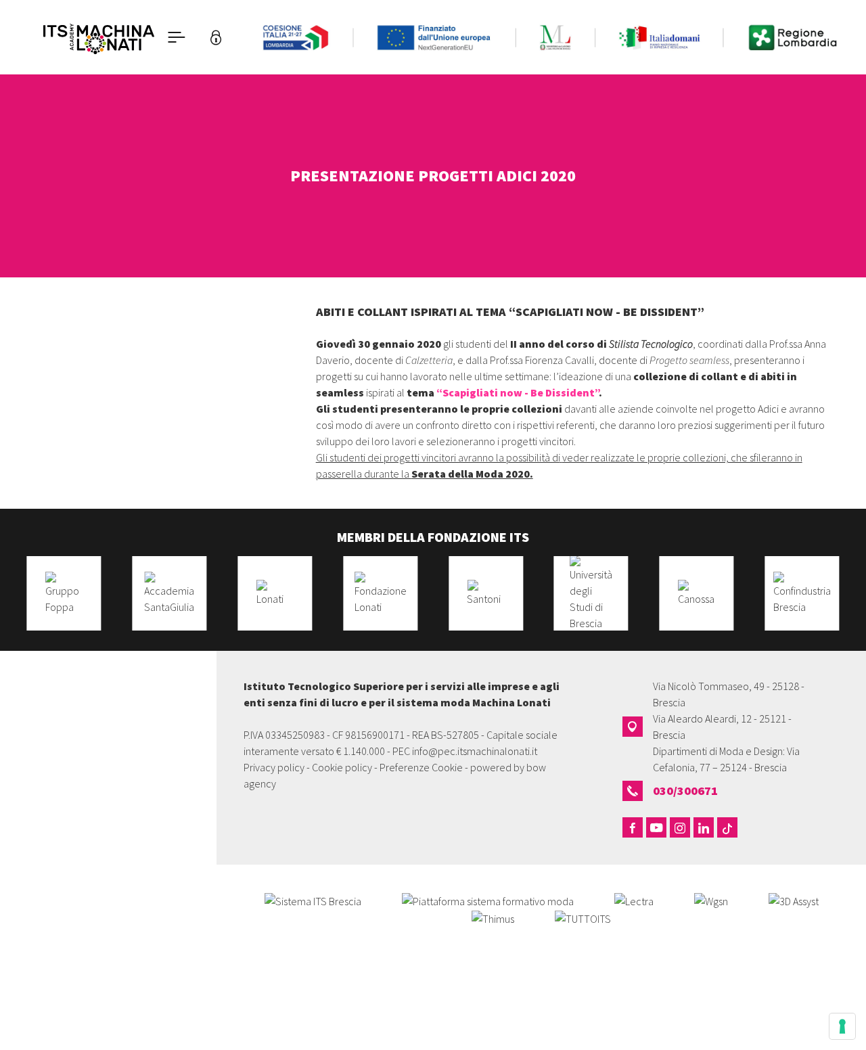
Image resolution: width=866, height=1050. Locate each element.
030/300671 (685, 790)
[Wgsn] (711, 900)
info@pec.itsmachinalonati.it (474, 751)
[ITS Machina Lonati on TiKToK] (727, 827)
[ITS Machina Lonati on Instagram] (680, 827)
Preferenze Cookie (421, 767)
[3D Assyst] (793, 900)
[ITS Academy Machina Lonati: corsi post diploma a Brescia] (98, 37)
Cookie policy (342, 767)
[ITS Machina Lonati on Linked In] (703, 827)
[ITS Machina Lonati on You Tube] (656, 827)
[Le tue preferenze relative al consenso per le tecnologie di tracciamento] (842, 1026)
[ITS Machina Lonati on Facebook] (632, 827)
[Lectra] (634, 900)
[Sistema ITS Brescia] (313, 900)
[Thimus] (492, 917)
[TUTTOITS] (582, 917)
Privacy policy (274, 767)
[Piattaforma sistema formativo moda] (488, 900)
